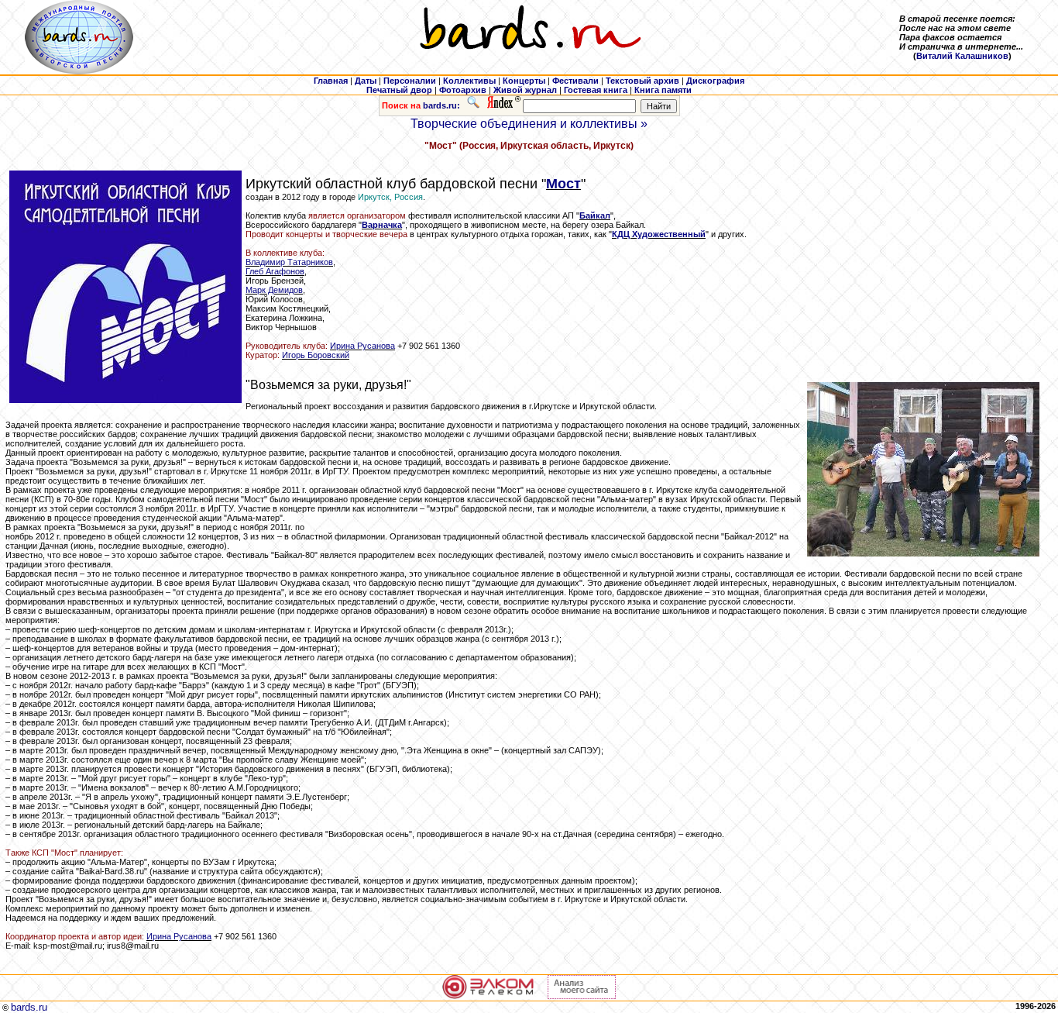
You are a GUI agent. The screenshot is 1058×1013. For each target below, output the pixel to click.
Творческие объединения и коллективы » (529, 123)
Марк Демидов (274, 290)
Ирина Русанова (362, 345)
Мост (563, 183)
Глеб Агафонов (275, 271)
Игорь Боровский (315, 355)
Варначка (382, 224)
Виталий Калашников (962, 55)
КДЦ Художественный (659, 234)
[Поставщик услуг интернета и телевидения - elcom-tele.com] (488, 996)
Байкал (594, 215)
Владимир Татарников (289, 262)
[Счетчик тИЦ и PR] (582, 996)
